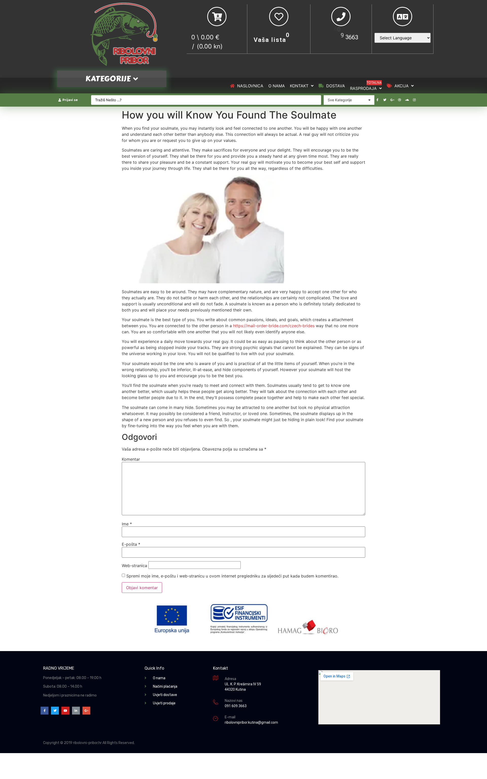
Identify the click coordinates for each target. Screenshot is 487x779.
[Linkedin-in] (76, 711)
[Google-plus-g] (392, 100)
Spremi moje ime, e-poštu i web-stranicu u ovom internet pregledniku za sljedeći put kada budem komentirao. (232, 576)
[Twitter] (385, 100)
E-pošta (131, 544)
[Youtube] (65, 711)
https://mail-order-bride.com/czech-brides (274, 325)
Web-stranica (134, 565)
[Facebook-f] (377, 100)
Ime (127, 524)
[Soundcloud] (407, 100)
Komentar (131, 459)
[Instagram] (414, 100)
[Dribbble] (399, 100)
